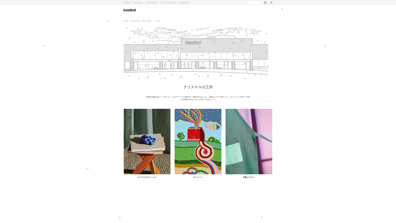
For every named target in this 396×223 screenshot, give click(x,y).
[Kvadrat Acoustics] (151, 2)
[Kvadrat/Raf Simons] (168, 2)
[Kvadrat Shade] (138, 2)
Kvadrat (126, 21)
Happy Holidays (135, 21)
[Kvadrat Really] (184, 2)
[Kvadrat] (127, 2)
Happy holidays (146, 21)
